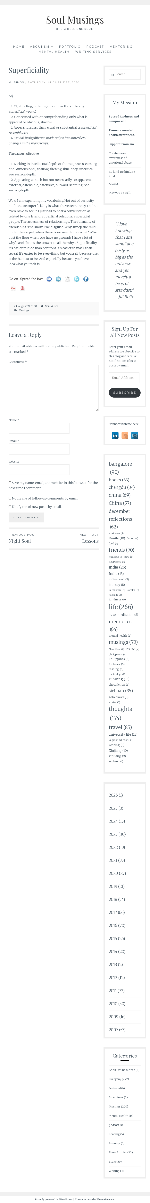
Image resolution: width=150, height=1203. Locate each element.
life (121, 607)
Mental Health (54, 51)
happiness (117, 561)
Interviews (116, 1097)
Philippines (119, 659)
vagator (115, 739)
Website (14, 461)
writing (116, 745)
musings (123, 642)
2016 (113, 925)
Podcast (95, 46)
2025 (113, 808)
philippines (117, 654)
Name (14, 420)
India (116, 574)
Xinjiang (118, 751)
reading (116, 669)
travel (120, 727)
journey (117, 585)
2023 (113, 834)
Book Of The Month (122, 1070)
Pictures (117, 664)
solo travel (119, 697)
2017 (113, 912)
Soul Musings (75, 19)
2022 (113, 847)
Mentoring (121, 46)
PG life (132, 649)
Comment (18, 362)
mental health (120, 635)
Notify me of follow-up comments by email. (45, 498)
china (120, 495)
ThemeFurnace (105, 1199)
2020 (113, 873)
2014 (113, 951)
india (117, 567)
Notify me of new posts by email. (37, 507)
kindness (117, 599)
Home (18, 46)
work (128, 740)
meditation (128, 615)
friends (121, 550)
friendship (115, 557)
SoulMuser (51, 306)
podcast (114, 1125)
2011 (113, 990)
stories (114, 702)
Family (117, 538)
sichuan (121, 690)
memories (120, 625)
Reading (114, 1134)
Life (112, 615)
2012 (113, 977)
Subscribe (124, 392)
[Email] (134, 435)
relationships (117, 674)
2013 (113, 964)
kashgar (115, 594)
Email (14, 441)
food (113, 543)
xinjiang (117, 756)
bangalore (120, 468)
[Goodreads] (125, 435)
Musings (16, 82)
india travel (119, 579)
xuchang (116, 761)
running (119, 679)
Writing (114, 1171)
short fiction (119, 684)
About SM (39, 46)
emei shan (116, 533)
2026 (113, 795)
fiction (132, 538)
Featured (115, 1088)
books (119, 480)
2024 (113, 821)
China (120, 503)
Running (114, 1143)
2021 (113, 860)
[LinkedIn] (115, 435)
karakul (133, 590)
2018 (113, 899)
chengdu (122, 487)
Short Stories (118, 1152)
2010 (113, 1003)
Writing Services (93, 51)
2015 (113, 938)
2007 (113, 1029)
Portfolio (70, 46)
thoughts (120, 714)
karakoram (117, 590)
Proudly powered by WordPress (54, 1199)
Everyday (115, 1079)
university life (123, 734)
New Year (116, 649)
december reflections (120, 518)
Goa (129, 556)
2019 (113, 886)
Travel (113, 1161)
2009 (113, 1016)
